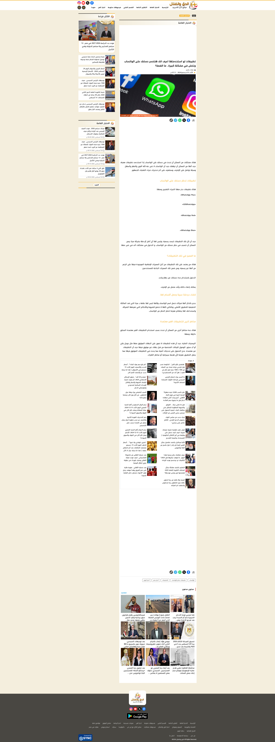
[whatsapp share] (180, 120)
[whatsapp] (171, 120)
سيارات (114, 727)
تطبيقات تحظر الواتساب (179, 580)
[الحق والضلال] (194, 16)
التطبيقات (165, 580)
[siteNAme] (184, 5)
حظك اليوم (180, 731)
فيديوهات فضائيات (150, 727)
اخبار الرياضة (117, 723)
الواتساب (191, 580)
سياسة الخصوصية (182, 735)
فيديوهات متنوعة (114, 7)
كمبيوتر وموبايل (177, 727)
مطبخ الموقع (107, 723)
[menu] (84, 7)
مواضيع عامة (96, 723)
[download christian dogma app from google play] (137, 716)
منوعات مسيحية (128, 723)
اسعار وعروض (105, 727)
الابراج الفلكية (191, 731)
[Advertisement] (158, 42)
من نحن (193, 735)
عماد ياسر (190, 69)
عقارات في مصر (94, 727)
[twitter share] (184, 120)
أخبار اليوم (147, 580)
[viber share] (175, 120)
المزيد (96, 184)
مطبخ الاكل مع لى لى (134, 727)
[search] (79, 7)
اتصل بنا (171, 735)
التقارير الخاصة (141, 7)
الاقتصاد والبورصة (189, 727)
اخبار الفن (101, 7)
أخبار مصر (156, 580)
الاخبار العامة (154, 7)
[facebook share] (188, 120)
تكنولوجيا (122, 727)
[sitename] (137, 698)
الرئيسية (165, 7)
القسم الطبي (129, 7)
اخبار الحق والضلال (163, 727)
